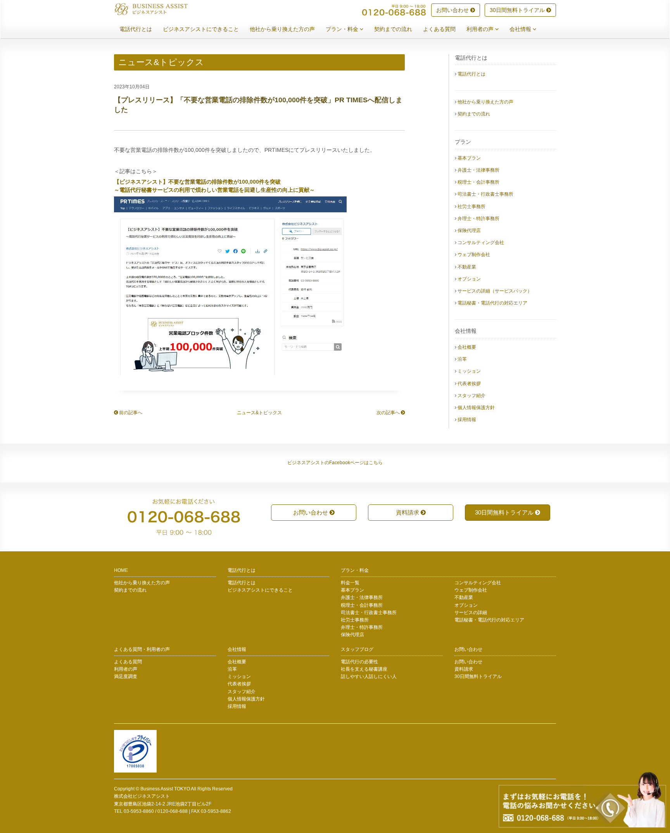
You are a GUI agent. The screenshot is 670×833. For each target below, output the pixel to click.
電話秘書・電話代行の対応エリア (492, 303)
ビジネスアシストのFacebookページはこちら (335, 462)
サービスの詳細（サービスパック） (495, 291)
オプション (469, 279)
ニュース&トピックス (259, 412)
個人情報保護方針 (476, 407)
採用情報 (467, 419)
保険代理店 (469, 230)
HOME (121, 570)
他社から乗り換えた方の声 (282, 29)
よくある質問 (439, 29)
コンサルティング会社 (481, 242)
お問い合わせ (453, 10)
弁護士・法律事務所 (478, 170)
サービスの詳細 (470, 612)
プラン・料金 (343, 29)
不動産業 (467, 267)
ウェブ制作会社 (474, 254)
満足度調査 (125, 676)
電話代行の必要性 (359, 661)
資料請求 (408, 512)
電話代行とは (135, 29)
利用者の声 (480, 29)
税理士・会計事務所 (478, 182)
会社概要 (467, 347)
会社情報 (521, 29)
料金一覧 (350, 582)
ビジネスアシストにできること (201, 29)
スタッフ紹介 (471, 395)
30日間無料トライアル (518, 10)
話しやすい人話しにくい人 (369, 676)
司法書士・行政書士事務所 (485, 194)
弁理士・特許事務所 (478, 218)
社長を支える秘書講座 (364, 669)
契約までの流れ (393, 29)
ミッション (469, 371)
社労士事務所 (471, 206)
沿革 (462, 359)
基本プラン (469, 158)
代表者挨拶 (469, 383)
